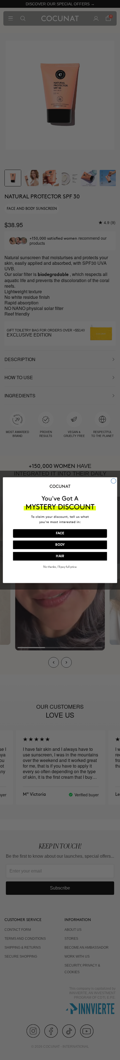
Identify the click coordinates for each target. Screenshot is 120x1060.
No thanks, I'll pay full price (59, 567)
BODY (60, 544)
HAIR (60, 556)
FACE (60, 533)
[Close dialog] (113, 480)
